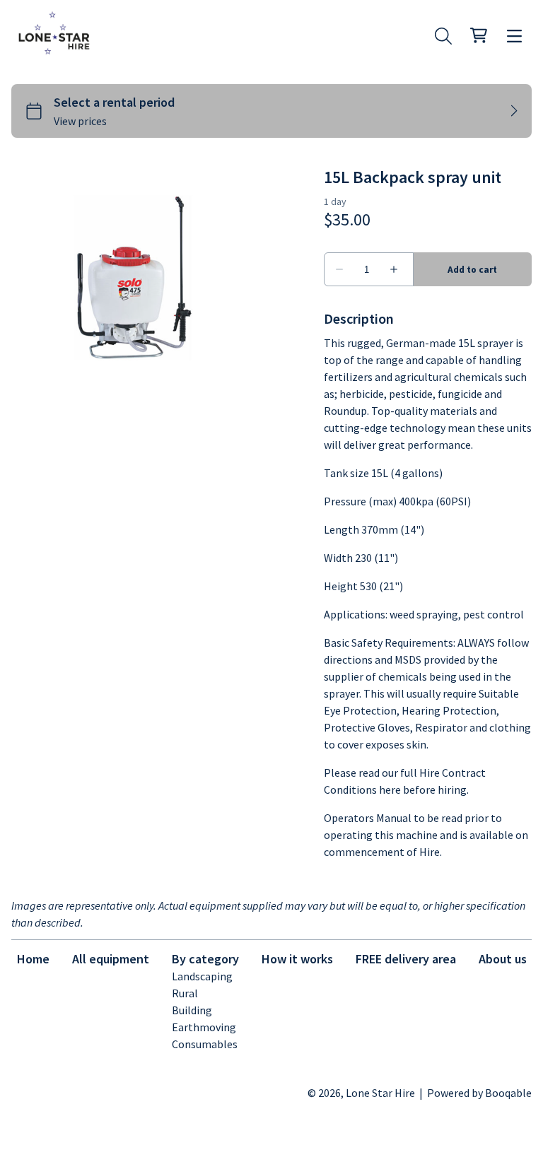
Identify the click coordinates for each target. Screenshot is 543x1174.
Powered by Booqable (479, 1093)
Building (192, 1010)
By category (205, 959)
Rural (185, 993)
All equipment (110, 959)
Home (33, 959)
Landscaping (202, 976)
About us (503, 959)
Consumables (205, 1044)
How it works (297, 959)
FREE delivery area (406, 959)
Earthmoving (204, 1027)
